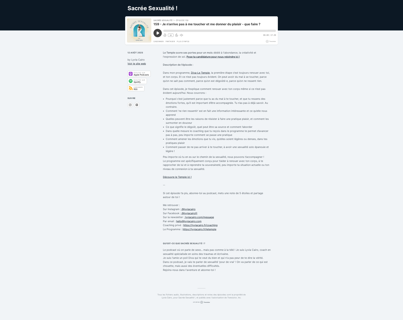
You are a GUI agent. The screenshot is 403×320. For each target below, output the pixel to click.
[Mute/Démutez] (181, 35)
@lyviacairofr (189, 213)
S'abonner (158, 41)
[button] (219, 31)
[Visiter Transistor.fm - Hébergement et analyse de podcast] (271, 41)
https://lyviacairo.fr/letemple (199, 229)
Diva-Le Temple (200, 72)
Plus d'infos (183, 41)
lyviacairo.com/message (199, 217)
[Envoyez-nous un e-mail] (136, 105)
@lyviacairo (188, 209)
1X (171, 35)
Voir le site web (137, 63)
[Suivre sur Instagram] (130, 105)
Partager (170, 41)
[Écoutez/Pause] (139, 30)
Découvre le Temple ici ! (177, 177)
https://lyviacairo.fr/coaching (200, 225)
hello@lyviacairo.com (189, 221)
